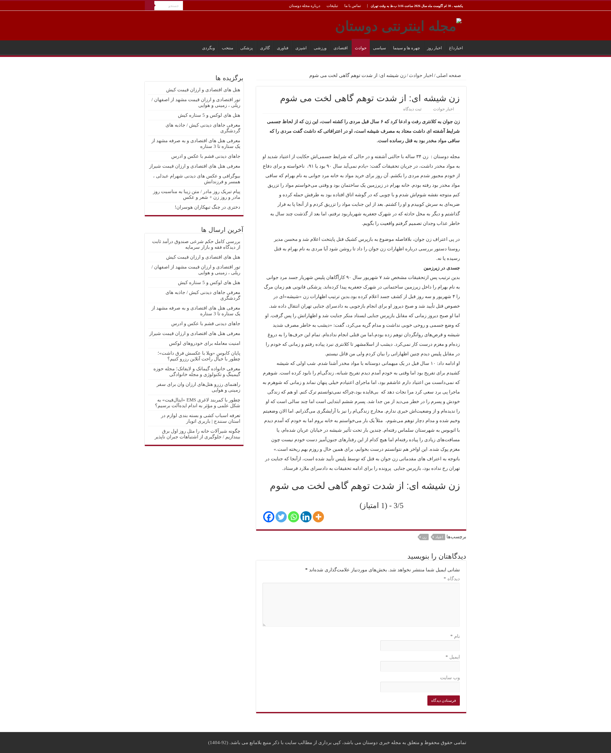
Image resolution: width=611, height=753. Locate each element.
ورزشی (320, 47)
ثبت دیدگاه (412, 109)
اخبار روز (434, 47)
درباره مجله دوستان (304, 5)
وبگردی (208, 47)
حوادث (361, 47)
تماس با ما (352, 5)
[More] (318, 516)
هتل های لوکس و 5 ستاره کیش (209, 115)
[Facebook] (268, 516)
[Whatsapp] (293, 516)
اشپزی (301, 47)
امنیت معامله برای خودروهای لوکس (204, 343)
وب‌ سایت (450, 677)
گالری (265, 47)
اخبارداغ (456, 47)
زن (424, 537)
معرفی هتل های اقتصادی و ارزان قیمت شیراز (194, 166)
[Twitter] (281, 516)
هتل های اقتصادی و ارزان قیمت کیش (203, 89)
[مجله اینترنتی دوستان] (398, 24)
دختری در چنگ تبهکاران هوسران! (207, 207)
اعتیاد (439, 537)
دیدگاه (452, 578)
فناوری (282, 47)
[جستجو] (149, 5)
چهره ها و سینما (406, 47)
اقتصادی (341, 47)
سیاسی (379, 47)
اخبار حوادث (421, 75)
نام (455, 636)
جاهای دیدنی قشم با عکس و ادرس (205, 156)
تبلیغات (332, 5)
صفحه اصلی (449, 75)
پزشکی (246, 47)
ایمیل (453, 656)
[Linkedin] (306, 516)
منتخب (227, 47)
